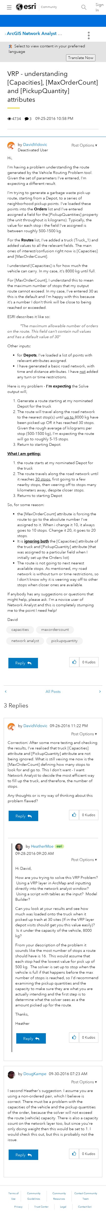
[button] (84, 145)
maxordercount (55, 629)
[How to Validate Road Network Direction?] (6, 692)
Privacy (18, 1206)
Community (49, 7)
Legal (63, 1206)
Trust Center (41, 1206)
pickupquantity (64, 640)
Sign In (100, 7)
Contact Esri (85, 1206)
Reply (20, 663)
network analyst (25, 640)
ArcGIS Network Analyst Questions (42, 33)
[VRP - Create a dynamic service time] (99, 692)
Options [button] (89, 35)
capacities (20, 629)
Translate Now (80, 57)
